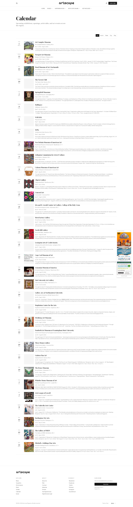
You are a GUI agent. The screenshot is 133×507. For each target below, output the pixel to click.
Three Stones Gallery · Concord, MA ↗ (44, 345)
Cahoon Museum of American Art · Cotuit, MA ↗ (47, 169)
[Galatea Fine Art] (124, 268)
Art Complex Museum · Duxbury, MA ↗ (44, 44)
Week (106, 35)
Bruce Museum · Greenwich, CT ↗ (43, 370)
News (17, 480)
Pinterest (71, 487)
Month (101, 35)
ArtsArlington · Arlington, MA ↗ (42, 157)
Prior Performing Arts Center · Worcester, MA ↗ (46, 207)
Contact (44, 485)
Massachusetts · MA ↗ (40, 119)
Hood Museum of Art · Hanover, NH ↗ (44, 69)
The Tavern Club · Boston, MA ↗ (43, 82)
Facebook (71, 483)
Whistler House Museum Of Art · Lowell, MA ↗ (46, 382)
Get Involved (86, 8)
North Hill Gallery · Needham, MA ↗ (43, 232)
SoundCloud (72, 491)
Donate (44, 489)
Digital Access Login (47, 493)
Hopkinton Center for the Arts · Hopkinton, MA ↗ (47, 307)
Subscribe (113, 3)
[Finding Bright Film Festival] (124, 239)
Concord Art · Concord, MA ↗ (42, 195)
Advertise (44, 487)
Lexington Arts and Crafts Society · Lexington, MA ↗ (48, 245)
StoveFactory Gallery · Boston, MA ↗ (44, 220)
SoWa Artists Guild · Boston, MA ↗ (43, 132)
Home (43, 8)
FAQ (43, 483)
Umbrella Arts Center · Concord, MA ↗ (44, 408)
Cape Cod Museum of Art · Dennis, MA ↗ (45, 257)
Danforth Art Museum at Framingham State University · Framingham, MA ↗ (53, 332)
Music (17, 487)
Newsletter (72, 480)
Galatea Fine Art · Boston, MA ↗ (43, 357)
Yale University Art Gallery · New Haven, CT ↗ (46, 282)
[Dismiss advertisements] (130, 230)
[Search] (16, 3)
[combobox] (113, 503)
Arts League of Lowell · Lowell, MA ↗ (44, 395)
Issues (49, 8)
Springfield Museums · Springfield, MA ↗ (45, 94)
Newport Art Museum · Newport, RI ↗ (44, 57)
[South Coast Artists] (124, 254)
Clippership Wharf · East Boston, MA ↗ (44, 182)
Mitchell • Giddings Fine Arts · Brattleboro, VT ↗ (47, 445)
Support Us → (98, 489)
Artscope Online (73, 8)
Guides (18, 489)
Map (115, 35)
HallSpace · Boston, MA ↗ (41, 107)
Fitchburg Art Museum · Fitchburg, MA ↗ (45, 320)
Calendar (18, 491)
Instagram (71, 489)
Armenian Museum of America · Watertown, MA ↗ (47, 270)
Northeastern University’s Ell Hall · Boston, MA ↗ (47, 295)
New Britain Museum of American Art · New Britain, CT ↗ (49, 144)
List (97, 35)
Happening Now (59, 8)
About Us (44, 480)
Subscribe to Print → (99, 487)
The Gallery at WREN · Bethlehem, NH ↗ (45, 433)
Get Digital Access (46, 491)
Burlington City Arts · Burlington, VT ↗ (44, 420)
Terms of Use (105, 503)
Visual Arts (18, 483)
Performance (19, 485)
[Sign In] (106, 3)
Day (111, 35)
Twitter (71, 485)
